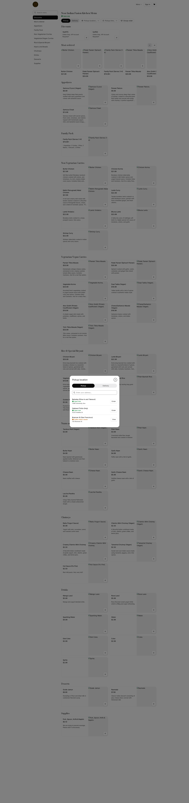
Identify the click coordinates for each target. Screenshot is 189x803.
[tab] (83, 386)
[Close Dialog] (115, 379)
